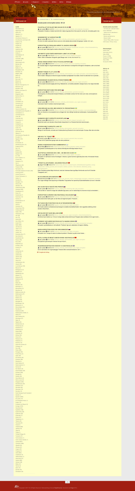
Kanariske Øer (19, 234)
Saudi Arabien (19, 370)
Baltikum (18, 68)
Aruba (17, 53)
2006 (104, 81)
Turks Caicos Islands (21, 439)
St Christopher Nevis (21, 400)
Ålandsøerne (19, 28)
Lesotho (18, 253)
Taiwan (17, 421)
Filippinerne (19, 165)
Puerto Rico (19, 354)
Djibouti (18, 133)
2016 (104, 100)
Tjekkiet (18, 428)
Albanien (18, 34)
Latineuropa (19, 251)
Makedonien (19, 273)
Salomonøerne (19, 365)
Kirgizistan (18, 243)
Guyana (18, 202)
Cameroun (18, 103)
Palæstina (18, 340)
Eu (16, 155)
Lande (26, 2)
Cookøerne (18, 124)
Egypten (18, 139)
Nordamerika (19, 324)
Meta (54, 2)
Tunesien (18, 436)
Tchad (17, 425)
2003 (104, 76)
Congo (17, 122)
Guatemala (18, 195)
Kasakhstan (19, 238)
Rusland (18, 359)
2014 (104, 96)
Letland (18, 255)
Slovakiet (18, 387)
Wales (17, 464)
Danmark (18, 131)
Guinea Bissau (19, 200)
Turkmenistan (19, 438)
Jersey (17, 230)
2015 (104, 98)
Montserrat (18, 305)
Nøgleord (36, 2)
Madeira (18, 271)
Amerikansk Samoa (21, 38)
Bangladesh (19, 70)
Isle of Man (18, 221)
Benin (17, 77)
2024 (104, 115)
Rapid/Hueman (58, 488)
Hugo (72, 488)
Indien (17, 212)
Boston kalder (107, 38)
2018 (104, 104)
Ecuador (18, 137)
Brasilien (18, 88)
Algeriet (18, 36)
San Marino (19, 368)
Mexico (18, 296)
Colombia (18, 118)
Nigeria (17, 322)
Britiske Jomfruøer (20, 90)
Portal (18, 2)
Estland (18, 152)
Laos (17, 249)
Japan (17, 228)
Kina (17, 241)
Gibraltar (18, 185)
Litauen (18, 264)
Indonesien (18, 213)
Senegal (18, 374)
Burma (17, 98)
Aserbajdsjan (19, 55)
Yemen (17, 466)
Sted (104, 60)
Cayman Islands (20, 109)
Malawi (17, 275)
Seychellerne (19, 378)
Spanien (18, 397)
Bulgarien (18, 94)
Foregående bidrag (43, 252)
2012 (104, 93)
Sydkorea (18, 413)
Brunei (17, 92)
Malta (17, 283)
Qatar (17, 355)
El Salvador (19, 142)
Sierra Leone (19, 380)
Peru (17, 348)
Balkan (17, 66)
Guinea (18, 198)
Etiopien (18, 154)
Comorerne (19, 120)
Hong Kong (19, 208)
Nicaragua (18, 318)
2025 (104, 117)
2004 (104, 78)
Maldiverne (18, 279)
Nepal (17, 314)
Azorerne (18, 60)
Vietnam (18, 462)
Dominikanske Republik (22, 135)
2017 (104, 102)
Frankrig (18, 172)
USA (17, 453)
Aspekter (46, 2)
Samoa (18, 367)
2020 (104, 108)
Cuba (17, 127)
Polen (17, 350)
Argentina (18, 49)
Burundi (18, 99)
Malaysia (18, 277)
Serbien (18, 376)
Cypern (18, 129)
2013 (104, 94)
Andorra (18, 42)
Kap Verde (18, 236)
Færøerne (18, 161)
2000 (104, 70)
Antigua (18, 47)
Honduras (18, 206)
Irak (17, 215)
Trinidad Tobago (20, 434)
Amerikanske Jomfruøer (22, 40)
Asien (17, 56)
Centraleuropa (19, 114)
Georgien (18, 182)
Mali (17, 281)
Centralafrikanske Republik (23, 111)
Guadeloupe (19, 191)
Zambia (18, 469)
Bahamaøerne (19, 62)
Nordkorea (18, 329)
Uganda (18, 445)
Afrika (17, 32)
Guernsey (18, 197)
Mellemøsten (19, 294)
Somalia (18, 391)
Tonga (17, 432)
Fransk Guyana (20, 174)
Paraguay (18, 346)
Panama (18, 342)
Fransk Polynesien (20, 176)
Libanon (18, 256)
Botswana (18, 86)
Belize (17, 75)
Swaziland (18, 408)
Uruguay (18, 451)
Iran (17, 217)
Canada (18, 105)
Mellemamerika (20, 292)
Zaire (17, 468)
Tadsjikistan (19, 419)
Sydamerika (19, 411)
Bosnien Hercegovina (21, 84)
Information (106, 52)
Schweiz (18, 372)
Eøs (17, 148)
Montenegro (19, 303)
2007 (104, 83)
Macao (17, 268)
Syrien (17, 417)
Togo (17, 430)
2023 (104, 113)
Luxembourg (19, 266)
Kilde (104, 54)
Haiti (17, 204)
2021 (104, 109)
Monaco (18, 299)
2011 (104, 91)
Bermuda (18, 79)
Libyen (17, 260)
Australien (18, 58)
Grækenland (19, 187)
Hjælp (69, 2)
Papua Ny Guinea (20, 344)
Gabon (17, 178)
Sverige (18, 406)
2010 (104, 89)
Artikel (105, 50)
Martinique (18, 286)
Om (62, 2)
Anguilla (18, 45)
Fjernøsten (18, 169)
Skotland (18, 385)
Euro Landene (19, 157)
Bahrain (18, 64)
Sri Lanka (18, 398)
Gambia (18, 180)
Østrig (17, 335)
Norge (17, 331)
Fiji (16, 163)
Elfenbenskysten (20, 144)
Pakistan (18, 339)
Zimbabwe (18, 471)
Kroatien (18, 245)
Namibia (18, 309)
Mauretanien (19, 288)
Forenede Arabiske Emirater (23, 170)
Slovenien (18, 389)
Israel (17, 223)
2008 (104, 85)
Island (17, 219)
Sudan (17, 402)
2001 (104, 72)
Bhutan (17, 81)
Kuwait (17, 247)
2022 (104, 111)
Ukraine (18, 447)
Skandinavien (19, 383)
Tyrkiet (17, 441)
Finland (18, 167)
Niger (17, 320)
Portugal (18, 352)
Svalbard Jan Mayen (21, 404)
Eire (17, 141)
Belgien (18, 73)
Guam (17, 193)
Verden (17, 460)
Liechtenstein (19, 262)
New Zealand (19, 316)
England (18, 146)
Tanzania (18, 423)
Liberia (17, 258)
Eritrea (17, 150)
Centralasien (19, 113)
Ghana (17, 184)
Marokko (18, 284)
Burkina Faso (19, 96)
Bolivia (17, 83)
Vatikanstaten (19, 456)
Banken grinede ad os (109, 36)
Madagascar (19, 269)
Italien (17, 225)
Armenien (18, 51)
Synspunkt (106, 61)
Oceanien (18, 333)
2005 (104, 79)
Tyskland (18, 443)
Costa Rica (19, 126)
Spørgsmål (106, 58)
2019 (104, 106)
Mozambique (19, 307)
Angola (17, 43)
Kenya (17, 240)
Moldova (18, 297)
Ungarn (18, 449)
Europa (18, 159)
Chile (17, 116)
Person (105, 56)
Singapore (18, 382)
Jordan (17, 232)
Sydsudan (18, 415)
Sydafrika (18, 410)
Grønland (18, 189)
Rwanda (18, 361)
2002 (104, 74)
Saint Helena (19, 363)
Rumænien (18, 357)
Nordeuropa (19, 326)
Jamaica (18, 226)
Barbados (18, 71)
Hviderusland (19, 210)
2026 (104, 119)
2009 (104, 87)
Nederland (18, 311)
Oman (17, 337)
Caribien (18, 107)
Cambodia (18, 101)
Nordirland (18, 327)
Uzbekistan (19, 454)
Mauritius (18, 290)
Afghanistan (19, 30)
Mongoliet (18, 301)
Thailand (18, 426)
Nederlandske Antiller (21, 312)
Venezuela (18, 458)
